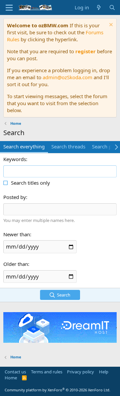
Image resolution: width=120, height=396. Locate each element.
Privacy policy (80, 372)
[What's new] (98, 7)
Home (11, 378)
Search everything (24, 146)
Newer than (16, 234)
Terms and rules (46, 372)
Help (103, 372)
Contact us (15, 372)
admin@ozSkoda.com (67, 77)
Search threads (68, 146)
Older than (15, 264)
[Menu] (9, 7)
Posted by (14, 197)
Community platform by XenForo (57, 389)
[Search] (112, 7)
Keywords (14, 159)
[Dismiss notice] (110, 25)
